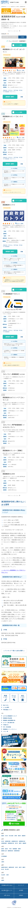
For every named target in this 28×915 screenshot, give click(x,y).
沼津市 (2, 861)
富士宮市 (7, 869)
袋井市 (20, 867)
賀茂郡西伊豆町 (15, 841)
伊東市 (15, 835)
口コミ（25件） (20, 223)
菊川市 (16, 843)
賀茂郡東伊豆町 (22, 841)
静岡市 (2, 848)
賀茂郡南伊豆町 (11, 843)
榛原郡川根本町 (4, 867)
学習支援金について (7, 709)
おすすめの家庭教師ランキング (10, 716)
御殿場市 (24, 843)
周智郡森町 (15, 848)
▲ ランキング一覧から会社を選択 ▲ (14, 650)
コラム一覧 (5, 731)
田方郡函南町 (4, 856)
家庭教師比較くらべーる (5, 6)
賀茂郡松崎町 (4, 843)
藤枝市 (24, 867)
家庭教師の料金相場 (7, 718)
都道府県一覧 (13, 6)
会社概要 (21, 890)
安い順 (14, 37)
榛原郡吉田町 (11, 867)
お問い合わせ (7, 895)
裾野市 (19, 848)
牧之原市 (3, 874)
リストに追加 (18, 45)
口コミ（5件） (22, 70)
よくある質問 (6, 707)
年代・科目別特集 (7, 727)
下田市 (10, 848)
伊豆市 (6, 835)
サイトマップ (21, 885)
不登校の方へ (6, 724)
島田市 (6, 848)
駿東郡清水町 (10, 850)
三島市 (7, 874)
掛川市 (2, 841)
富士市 (2, 869)
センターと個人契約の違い (9, 722)
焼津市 (2, 880)
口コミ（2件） (22, 137)
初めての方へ (6, 705)
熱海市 (2, 835)
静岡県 (18, 6)
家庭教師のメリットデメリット (10, 729)
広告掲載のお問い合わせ (7, 885)
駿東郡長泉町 (17, 850)
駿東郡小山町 (4, 850)
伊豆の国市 (11, 835)
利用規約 (21, 895)
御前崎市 (23, 835)
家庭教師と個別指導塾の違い (9, 720)
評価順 (22, 37)
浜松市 (16, 867)
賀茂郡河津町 (8, 841)
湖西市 (20, 843)
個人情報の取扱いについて (7, 891)
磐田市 (19, 835)
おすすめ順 (5, 37)
